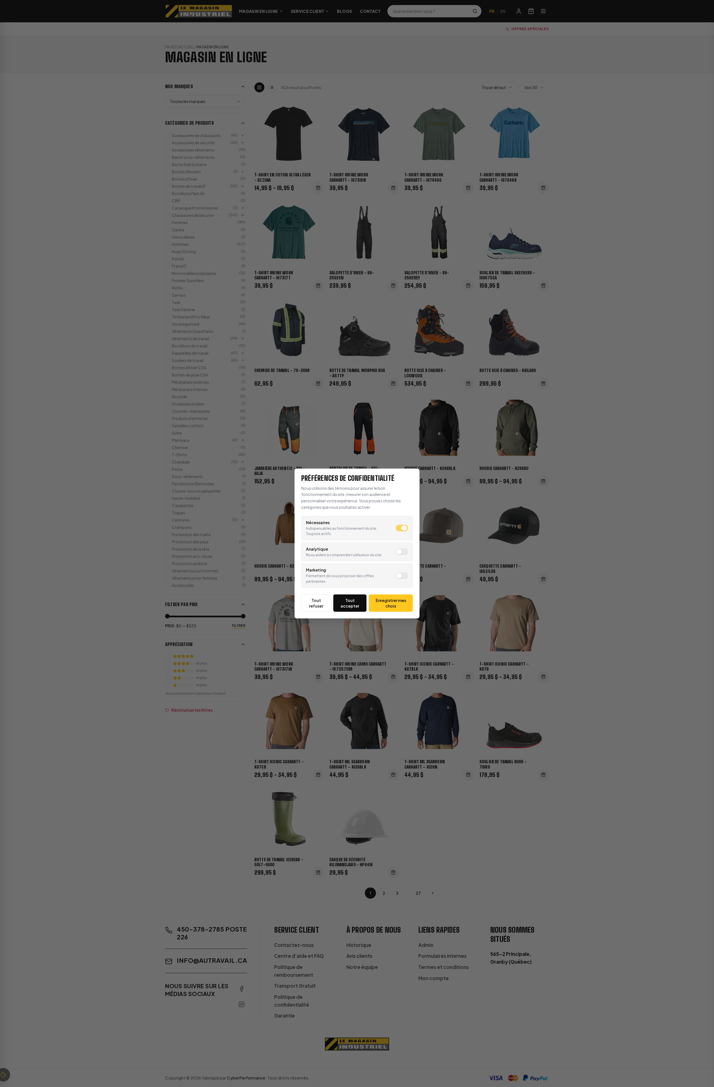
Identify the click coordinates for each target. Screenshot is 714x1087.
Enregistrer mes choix (391, 603)
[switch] (402, 528)
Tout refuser (316, 603)
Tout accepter (350, 603)
